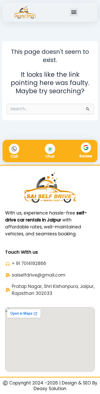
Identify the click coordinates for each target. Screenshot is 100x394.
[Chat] (50, 149)
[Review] (86, 147)
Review (85, 156)
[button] (74, 12)
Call (14, 156)
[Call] (14, 149)
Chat (50, 156)
